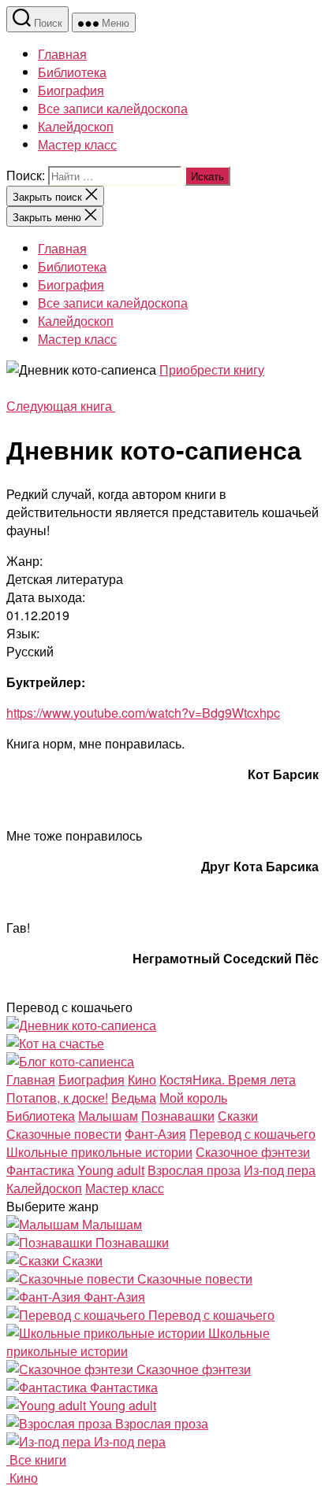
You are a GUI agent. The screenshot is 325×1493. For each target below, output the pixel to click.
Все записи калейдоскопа (113, 108)
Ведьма (133, 1097)
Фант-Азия (155, 1134)
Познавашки (178, 1116)
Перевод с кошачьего (252, 1134)
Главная (62, 54)
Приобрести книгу (211, 369)
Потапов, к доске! (57, 1097)
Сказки (238, 1116)
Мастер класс (77, 144)
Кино (142, 1079)
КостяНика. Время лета (227, 1079)
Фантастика (40, 1170)
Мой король (193, 1097)
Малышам (108, 1116)
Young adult (110, 1170)
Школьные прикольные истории (99, 1152)
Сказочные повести (63, 1134)
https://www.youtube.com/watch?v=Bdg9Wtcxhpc (143, 713)
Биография (71, 90)
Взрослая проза (194, 1170)
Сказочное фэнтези (253, 1152)
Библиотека (72, 72)
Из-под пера (280, 1170)
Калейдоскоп (76, 126)
